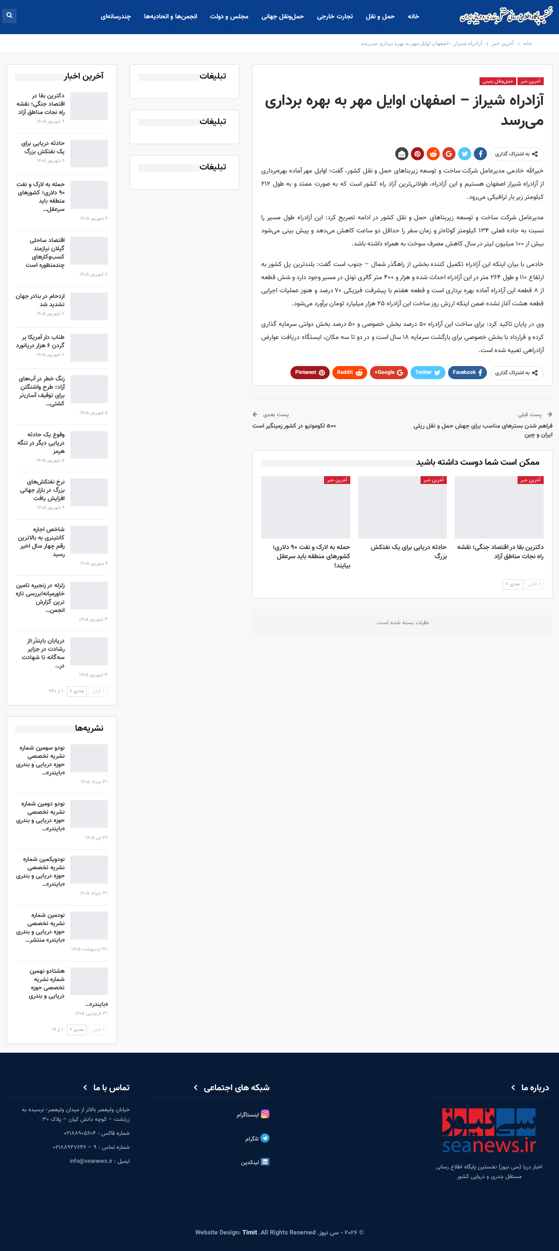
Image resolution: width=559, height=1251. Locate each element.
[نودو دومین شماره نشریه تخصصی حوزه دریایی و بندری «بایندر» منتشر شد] (89, 814)
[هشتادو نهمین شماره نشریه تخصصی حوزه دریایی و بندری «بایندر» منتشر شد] (89, 981)
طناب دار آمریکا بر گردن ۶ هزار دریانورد (40, 342)
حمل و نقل (380, 17)
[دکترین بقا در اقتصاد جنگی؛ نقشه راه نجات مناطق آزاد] (499, 507)
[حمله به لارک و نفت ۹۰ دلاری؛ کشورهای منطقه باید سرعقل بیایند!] (305, 507)
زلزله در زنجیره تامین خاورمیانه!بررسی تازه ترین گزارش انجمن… (40, 598)
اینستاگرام (249, 1115)
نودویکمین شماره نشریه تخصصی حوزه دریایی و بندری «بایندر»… (40, 872)
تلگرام (252, 1139)
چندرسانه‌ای (116, 17)
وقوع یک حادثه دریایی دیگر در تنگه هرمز (41, 443)
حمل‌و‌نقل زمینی (498, 81)
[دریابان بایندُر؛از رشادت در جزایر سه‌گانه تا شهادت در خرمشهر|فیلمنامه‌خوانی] (89, 651)
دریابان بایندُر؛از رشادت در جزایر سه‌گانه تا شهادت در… (43, 653)
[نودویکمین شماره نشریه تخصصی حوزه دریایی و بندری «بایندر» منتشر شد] (89, 870)
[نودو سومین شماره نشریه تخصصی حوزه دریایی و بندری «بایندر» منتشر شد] (89, 758)
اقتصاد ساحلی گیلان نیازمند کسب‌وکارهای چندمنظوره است (45, 253)
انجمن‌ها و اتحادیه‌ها (170, 17)
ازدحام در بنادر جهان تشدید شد (40, 301)
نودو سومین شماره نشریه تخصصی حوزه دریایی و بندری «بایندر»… (40, 760)
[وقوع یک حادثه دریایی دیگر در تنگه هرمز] (89, 445)
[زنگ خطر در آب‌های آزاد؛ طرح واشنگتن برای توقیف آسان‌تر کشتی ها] (89, 389)
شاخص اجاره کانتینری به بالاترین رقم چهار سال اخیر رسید (41, 542)
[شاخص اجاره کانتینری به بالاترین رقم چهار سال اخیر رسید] (89, 540)
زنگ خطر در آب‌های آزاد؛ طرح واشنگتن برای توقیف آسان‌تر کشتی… (42, 391)
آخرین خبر (531, 81)
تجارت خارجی (334, 17)
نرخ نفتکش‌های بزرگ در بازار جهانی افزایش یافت (42, 490)
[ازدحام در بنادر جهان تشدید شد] (89, 307)
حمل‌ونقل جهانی (283, 17)
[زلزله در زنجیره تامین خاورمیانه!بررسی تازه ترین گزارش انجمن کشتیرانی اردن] (89, 596)
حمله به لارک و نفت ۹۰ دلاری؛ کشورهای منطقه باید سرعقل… (41, 197)
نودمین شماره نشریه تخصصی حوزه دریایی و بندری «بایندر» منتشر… (40, 928)
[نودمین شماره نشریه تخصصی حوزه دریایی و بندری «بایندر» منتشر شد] (89, 926)
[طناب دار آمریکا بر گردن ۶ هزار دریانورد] (89, 348)
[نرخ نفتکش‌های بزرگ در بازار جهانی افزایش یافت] (89, 492)
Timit (249, 1233)
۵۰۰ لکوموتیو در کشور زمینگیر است (294, 426)
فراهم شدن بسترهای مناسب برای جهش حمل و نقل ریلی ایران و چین (483, 431)
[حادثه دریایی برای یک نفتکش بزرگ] (402, 507)
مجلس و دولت (229, 17)
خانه (413, 17)
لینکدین (251, 1162)
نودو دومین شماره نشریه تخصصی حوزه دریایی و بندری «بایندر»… (40, 816)
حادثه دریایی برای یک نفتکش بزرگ (43, 148)
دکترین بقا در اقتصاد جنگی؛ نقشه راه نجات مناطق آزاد (41, 104)
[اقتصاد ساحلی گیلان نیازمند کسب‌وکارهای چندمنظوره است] (89, 251)
